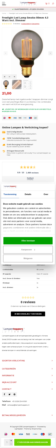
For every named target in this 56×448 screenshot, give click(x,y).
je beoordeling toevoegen (30, 24)
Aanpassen (26, 249)
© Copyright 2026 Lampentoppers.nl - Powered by (28, 427)
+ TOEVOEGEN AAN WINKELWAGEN (32, 442)
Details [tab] (28, 194)
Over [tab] (46, 194)
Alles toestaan (28, 240)
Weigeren (28, 258)
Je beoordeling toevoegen (28, 314)
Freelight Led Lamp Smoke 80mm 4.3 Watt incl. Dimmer (28, 13)
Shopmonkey (36, 429)
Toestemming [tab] (10, 194)
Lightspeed (19, 429)
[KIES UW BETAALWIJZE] (4, 117)
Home (4, 13)
